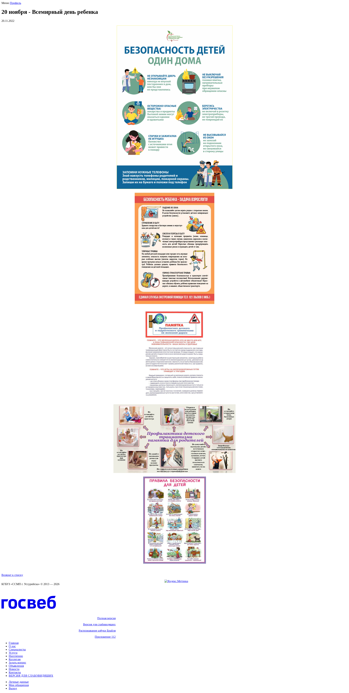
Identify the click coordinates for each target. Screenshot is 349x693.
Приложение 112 (105, 636)
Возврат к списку (12, 575)
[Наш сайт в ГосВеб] (28, 615)
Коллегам (15, 659)
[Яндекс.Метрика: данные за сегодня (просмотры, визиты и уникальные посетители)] (176, 581)
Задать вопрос (17, 662)
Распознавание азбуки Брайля (97, 630)
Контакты (15, 672)
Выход (13, 688)
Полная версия (106, 618)
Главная (14, 642)
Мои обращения (19, 685)
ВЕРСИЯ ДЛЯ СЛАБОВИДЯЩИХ (31, 675)
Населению (16, 656)
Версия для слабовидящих (99, 624)
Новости (14, 669)
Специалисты (17, 649)
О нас (12, 646)
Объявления (16, 665)
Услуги (13, 652)
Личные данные (19, 681)
